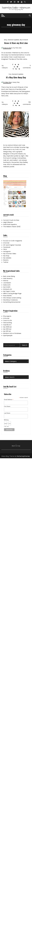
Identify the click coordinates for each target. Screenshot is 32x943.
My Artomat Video (9, 254)
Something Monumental (11, 302)
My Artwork (24, 40)
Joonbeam (7, 283)
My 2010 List (7, 329)
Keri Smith (6, 287)
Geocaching (7, 323)
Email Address (8, 399)
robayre (5, 68)
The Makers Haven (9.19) (11, 227)
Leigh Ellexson (8, 222)
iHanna (5, 281)
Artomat (6, 243)
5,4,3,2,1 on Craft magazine (12, 241)
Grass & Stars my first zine (16, 43)
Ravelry (6, 260)
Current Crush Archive (11, 220)
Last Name (7, 413)
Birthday (6, 420)
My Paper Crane (9, 291)
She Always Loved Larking (12, 298)
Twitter (5, 262)
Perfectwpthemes (23, 456)
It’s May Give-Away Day (16, 77)
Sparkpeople (7, 335)
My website (7, 258)
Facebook (6, 247)
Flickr (5, 249)
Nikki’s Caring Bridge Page (12, 293)
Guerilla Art (7, 325)
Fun (10, 74)
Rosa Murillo (7, 296)
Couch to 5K (7, 320)
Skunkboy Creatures (10, 300)
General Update (13, 40)
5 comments (27, 67)
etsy (5, 40)
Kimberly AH (7, 289)
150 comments (27, 103)
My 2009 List (7, 327)
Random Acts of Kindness (12, 333)
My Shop (6, 256)
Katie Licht (7, 285)
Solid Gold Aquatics (10, 224)
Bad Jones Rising (9, 276)
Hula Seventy (7, 278)
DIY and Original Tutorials (12, 245)
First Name (7, 406)
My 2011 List (7, 331)
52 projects (7, 316)
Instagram (7, 251)
